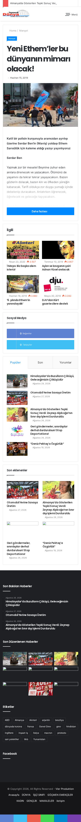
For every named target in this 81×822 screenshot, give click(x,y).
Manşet (23, 30)
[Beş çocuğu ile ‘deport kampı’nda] (66, 689)
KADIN (20, 800)
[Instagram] (45, 808)
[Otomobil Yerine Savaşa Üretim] (17, 398)
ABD (7, 720)
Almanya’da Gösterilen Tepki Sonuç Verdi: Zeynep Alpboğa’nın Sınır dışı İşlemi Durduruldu (51, 412)
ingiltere (9, 732)
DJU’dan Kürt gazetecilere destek (55, 302)
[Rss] (49, 808)
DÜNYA (26, 794)
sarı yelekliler (12, 739)
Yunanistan (39, 739)
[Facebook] (31, 808)
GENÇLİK (32, 800)
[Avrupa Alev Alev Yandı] (66, 673)
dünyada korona (13, 726)
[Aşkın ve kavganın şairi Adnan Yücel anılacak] (58, 250)
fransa (30, 726)
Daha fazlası (40, 211)
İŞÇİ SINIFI (39, 794)
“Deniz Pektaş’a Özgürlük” (47, 444)
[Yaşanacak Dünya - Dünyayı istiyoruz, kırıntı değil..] (16, 14)
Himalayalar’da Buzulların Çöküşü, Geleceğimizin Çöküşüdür (52, 378)
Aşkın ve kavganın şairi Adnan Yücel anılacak (56, 267)
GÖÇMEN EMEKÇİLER (60, 794)
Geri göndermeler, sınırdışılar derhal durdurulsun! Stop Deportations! (48, 430)
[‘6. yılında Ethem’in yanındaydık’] (23, 284)
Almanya (19, 720)
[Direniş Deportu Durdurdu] (15, 689)
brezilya (59, 720)
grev (58, 726)
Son (40, 362)
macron (48, 732)
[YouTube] (40, 808)
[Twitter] (36, 808)
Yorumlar (66, 362)
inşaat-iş (23, 732)
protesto (61, 732)
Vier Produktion (65, 788)
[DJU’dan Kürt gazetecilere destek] (58, 284)
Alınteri (33, 720)
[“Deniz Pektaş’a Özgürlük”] (17, 449)
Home (12, 30)
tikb (26, 739)
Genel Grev (45, 726)
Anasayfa (13, 794)
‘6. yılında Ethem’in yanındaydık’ (18, 302)
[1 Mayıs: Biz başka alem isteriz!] (23, 250)
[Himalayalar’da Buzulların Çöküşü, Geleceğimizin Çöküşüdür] (17, 381)
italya (36, 732)
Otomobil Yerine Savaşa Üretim (50, 392)
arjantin (46, 720)
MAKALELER (47, 800)
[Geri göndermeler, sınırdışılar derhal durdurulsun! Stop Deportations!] (17, 432)
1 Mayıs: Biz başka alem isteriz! (21, 267)
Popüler (15, 362)
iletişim (61, 800)
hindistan (71, 726)
